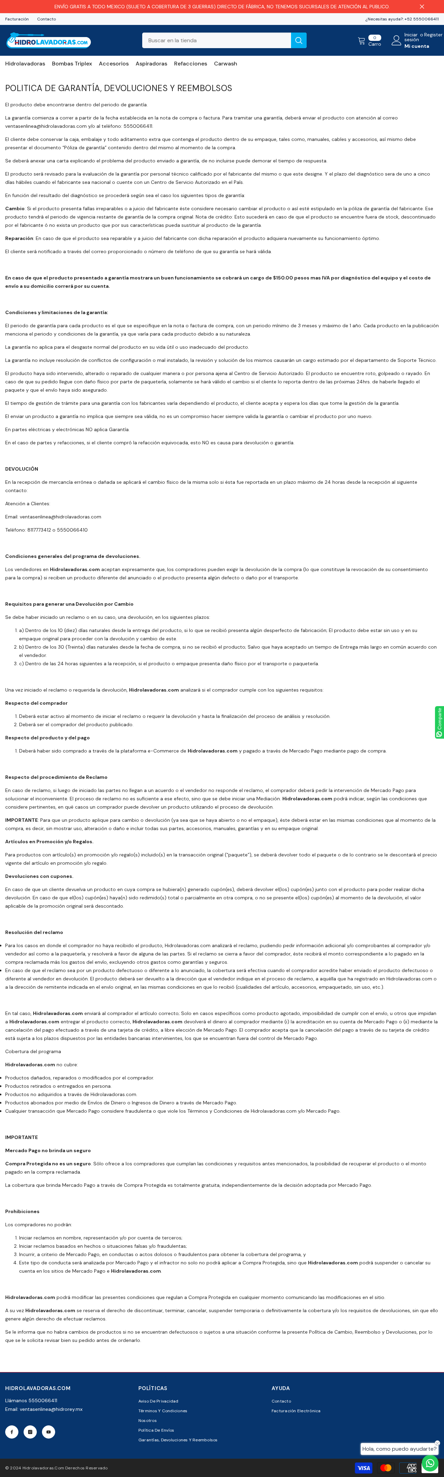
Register (433, 35)
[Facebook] (11, 1432)
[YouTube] (48, 1432)
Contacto (46, 19)
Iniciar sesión (411, 37)
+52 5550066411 (421, 19)
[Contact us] (430, 1463)
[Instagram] (30, 1432)
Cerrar (422, 7)
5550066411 (42, 1400)
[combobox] (216, 40)
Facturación (17, 19)
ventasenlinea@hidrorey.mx (51, 1409)
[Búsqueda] (224, 40)
